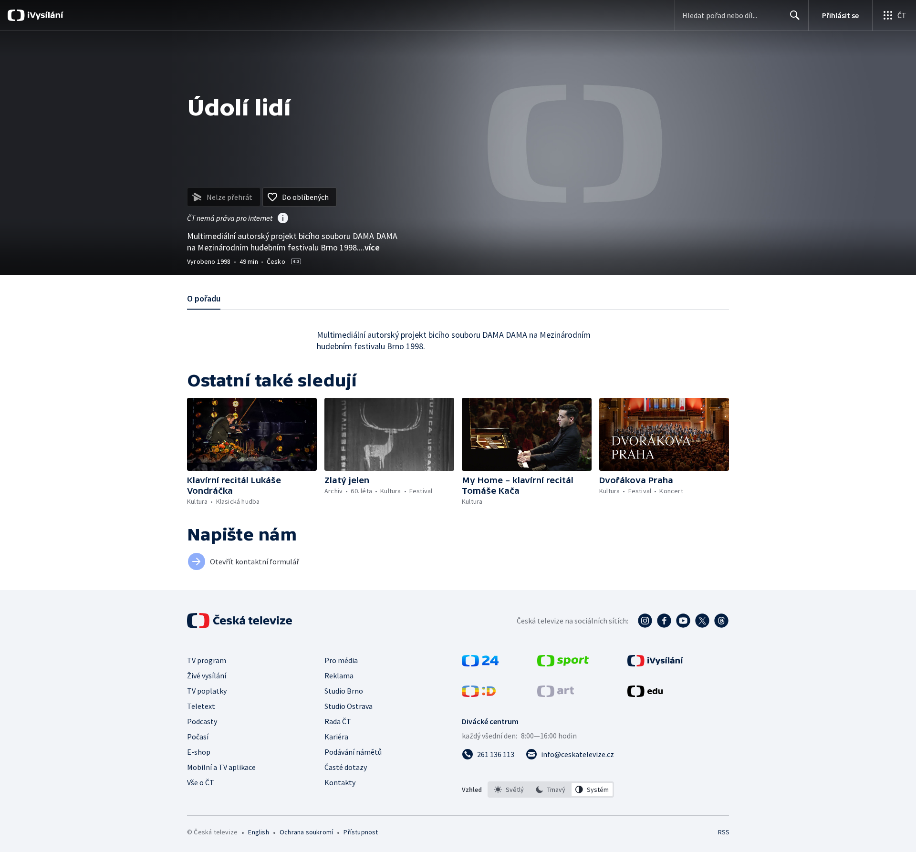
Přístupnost (361, 832)
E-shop (198, 752)
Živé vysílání (206, 675)
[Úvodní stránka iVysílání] (44, 15)
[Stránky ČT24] (480, 663)
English (258, 832)
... (369, 247)
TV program (206, 660)
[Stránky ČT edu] (645, 694)
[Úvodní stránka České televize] (240, 620)
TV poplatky (207, 691)
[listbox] (551, 789)
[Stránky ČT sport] (563, 663)
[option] (509, 789)
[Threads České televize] (721, 620)
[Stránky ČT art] (555, 694)
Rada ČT (337, 721)
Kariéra (336, 736)
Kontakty (339, 782)
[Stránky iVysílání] (655, 663)
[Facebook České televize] (664, 620)
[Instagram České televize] (645, 620)
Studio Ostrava (348, 706)
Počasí (197, 736)
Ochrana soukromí (306, 832)
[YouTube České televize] (683, 620)
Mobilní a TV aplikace (221, 767)
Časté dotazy (345, 767)
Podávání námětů (353, 752)
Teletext (201, 706)
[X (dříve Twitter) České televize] (702, 620)
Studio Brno (343, 691)
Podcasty (202, 721)
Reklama (339, 675)
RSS (723, 832)
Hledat (794, 15)
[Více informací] (283, 219)
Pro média (341, 660)
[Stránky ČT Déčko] (479, 694)
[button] (252, 434)
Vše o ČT (200, 782)
